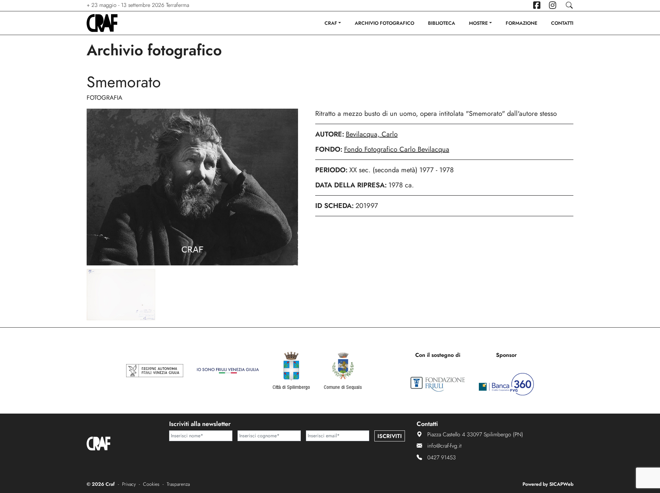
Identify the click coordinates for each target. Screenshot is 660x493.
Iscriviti (389, 436)
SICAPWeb (561, 484)
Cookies (151, 484)
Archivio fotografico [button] (384, 23)
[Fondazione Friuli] (437, 384)
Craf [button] (330, 23)
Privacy (129, 484)
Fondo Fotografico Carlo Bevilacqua (396, 149)
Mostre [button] (478, 23)
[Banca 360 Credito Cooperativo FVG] (506, 384)
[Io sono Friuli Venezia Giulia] (228, 370)
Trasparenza (178, 484)
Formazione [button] (521, 23)
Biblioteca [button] (441, 23)
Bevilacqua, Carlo (372, 134)
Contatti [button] (562, 23)
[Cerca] (569, 5)
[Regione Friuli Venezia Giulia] (154, 370)
